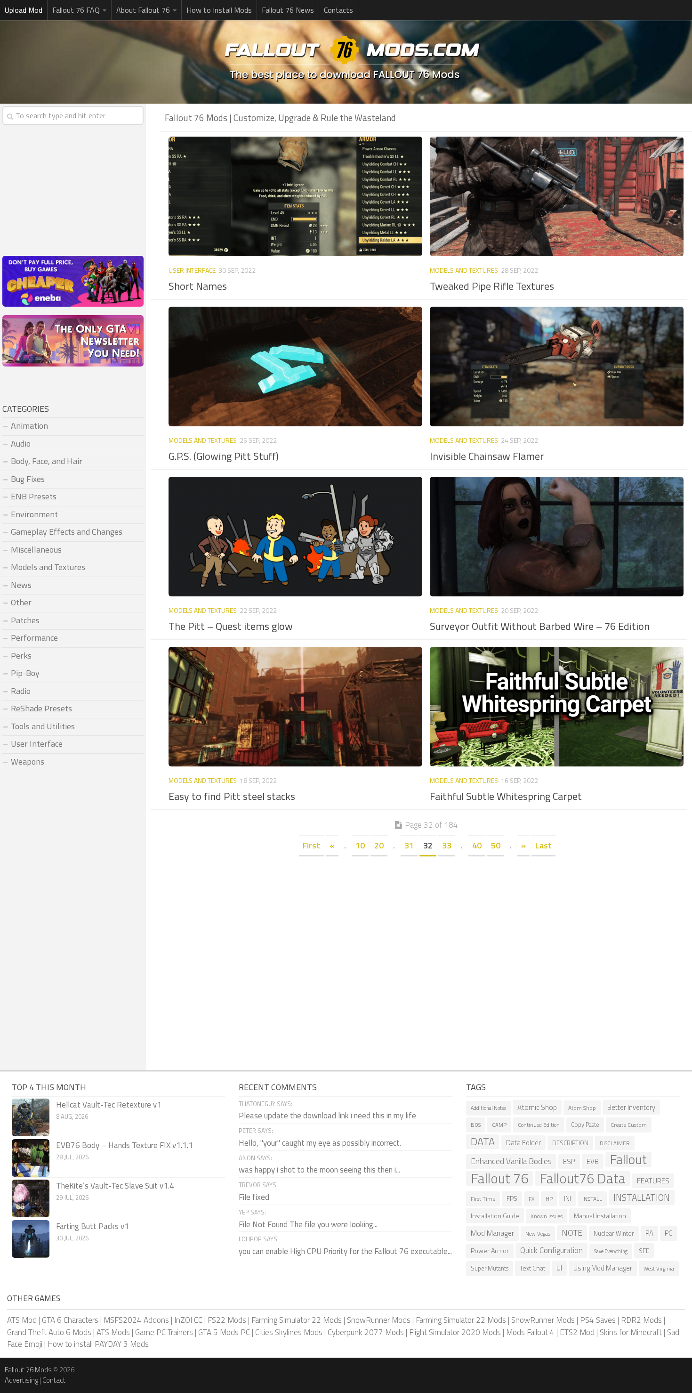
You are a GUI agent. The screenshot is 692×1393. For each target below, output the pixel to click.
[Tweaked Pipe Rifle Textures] (556, 196)
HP (549, 1198)
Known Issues (547, 1216)
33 (446, 845)
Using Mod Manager (602, 1268)
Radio (21, 690)
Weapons (27, 761)
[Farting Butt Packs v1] (30, 1239)
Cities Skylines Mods (288, 1332)
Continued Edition (539, 1125)
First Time (483, 1198)
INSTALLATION (641, 1197)
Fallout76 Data (582, 1178)
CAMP (499, 1125)
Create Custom (629, 1124)
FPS (512, 1198)
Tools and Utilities (43, 726)
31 (409, 845)
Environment (34, 514)
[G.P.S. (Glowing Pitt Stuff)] (295, 366)
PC (668, 1233)
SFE (644, 1250)
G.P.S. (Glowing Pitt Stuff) (224, 456)
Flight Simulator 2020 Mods (455, 1332)
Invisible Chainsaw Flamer (487, 456)
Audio (21, 443)
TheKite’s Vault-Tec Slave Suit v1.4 (115, 1186)
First (311, 845)
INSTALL (592, 1198)
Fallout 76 (499, 1178)
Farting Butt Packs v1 (92, 1226)
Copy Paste (585, 1124)
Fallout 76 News (288, 10)
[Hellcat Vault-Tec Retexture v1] (30, 1117)
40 (477, 845)
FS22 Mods (227, 1320)
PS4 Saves (598, 1320)
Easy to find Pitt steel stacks (232, 796)
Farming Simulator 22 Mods (296, 1320)
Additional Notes (488, 1108)
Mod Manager (492, 1232)
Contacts (338, 10)
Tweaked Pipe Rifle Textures (492, 286)
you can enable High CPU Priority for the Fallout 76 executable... (345, 1251)
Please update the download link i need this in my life (327, 1115)
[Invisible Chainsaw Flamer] (556, 366)
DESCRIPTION (570, 1143)
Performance (34, 637)
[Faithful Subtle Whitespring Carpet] (556, 706)
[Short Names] (295, 196)
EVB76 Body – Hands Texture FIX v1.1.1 (124, 1145)
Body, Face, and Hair (46, 461)
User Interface (192, 270)
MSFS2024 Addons (136, 1320)
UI (559, 1268)
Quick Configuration (551, 1250)
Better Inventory (631, 1107)
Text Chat (532, 1268)
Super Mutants (489, 1268)
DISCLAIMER (615, 1143)
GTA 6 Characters (70, 1320)
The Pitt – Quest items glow (231, 626)
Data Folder (523, 1142)
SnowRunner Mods (378, 1320)
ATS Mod (22, 1320)
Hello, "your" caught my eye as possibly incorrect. (320, 1143)
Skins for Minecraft (631, 1332)
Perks (21, 655)
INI (567, 1198)
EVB (593, 1161)
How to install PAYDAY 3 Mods (98, 1344)
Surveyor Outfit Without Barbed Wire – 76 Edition (540, 626)
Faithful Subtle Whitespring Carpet (506, 796)
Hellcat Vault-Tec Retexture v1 (108, 1105)
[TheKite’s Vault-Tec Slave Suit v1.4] (30, 1198)
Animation (29, 425)
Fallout (628, 1159)
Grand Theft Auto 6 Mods (49, 1332)
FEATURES (653, 1180)
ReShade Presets (41, 708)
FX (531, 1199)
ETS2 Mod (577, 1332)
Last (543, 845)
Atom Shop (582, 1107)
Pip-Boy (25, 673)
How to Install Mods (219, 10)
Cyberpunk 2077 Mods (366, 1332)
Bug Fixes (28, 478)
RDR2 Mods (641, 1320)
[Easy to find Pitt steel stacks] (295, 706)
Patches (25, 620)
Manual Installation (600, 1216)
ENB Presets (33, 496)
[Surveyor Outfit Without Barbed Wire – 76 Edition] (556, 536)
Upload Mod (23, 10)
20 (379, 845)
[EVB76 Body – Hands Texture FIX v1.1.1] (30, 1158)
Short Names (198, 286)
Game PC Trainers (164, 1332)
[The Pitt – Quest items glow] (295, 536)
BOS (476, 1125)
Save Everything (611, 1251)
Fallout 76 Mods (28, 1369)
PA (649, 1233)
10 (360, 845)
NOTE (572, 1232)
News (21, 584)
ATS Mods (113, 1332)
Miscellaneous (36, 549)
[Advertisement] (426, 928)
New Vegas (537, 1234)
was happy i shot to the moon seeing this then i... (319, 1170)
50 (495, 845)
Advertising (21, 1380)
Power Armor (490, 1251)
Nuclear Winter (614, 1233)
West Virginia (659, 1268)
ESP (569, 1161)
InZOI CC (188, 1320)
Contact (53, 1380)
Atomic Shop (537, 1107)
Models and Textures (464, 270)
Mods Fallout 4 (530, 1332)
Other (21, 602)
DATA (483, 1141)
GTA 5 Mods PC (224, 1332)
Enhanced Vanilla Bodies (511, 1161)
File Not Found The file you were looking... (308, 1224)
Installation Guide (495, 1216)
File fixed (254, 1197)
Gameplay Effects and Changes (66, 531)
